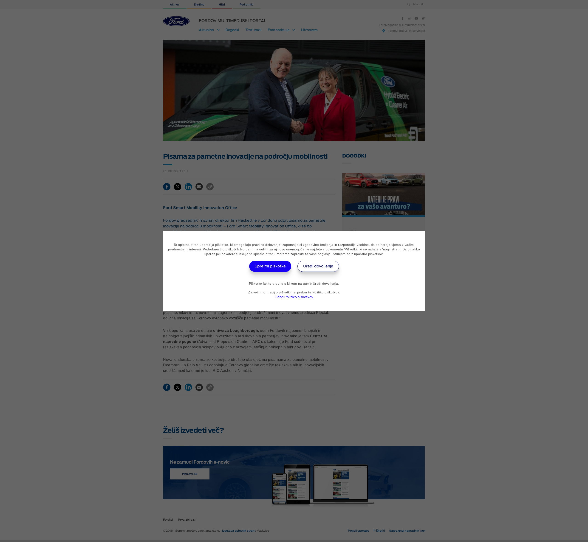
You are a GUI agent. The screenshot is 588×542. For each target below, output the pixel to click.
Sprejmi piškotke (270, 266)
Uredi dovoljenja (318, 266)
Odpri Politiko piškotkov (294, 297)
